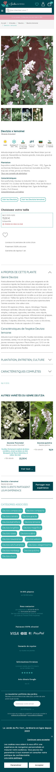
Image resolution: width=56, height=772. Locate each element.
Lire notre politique (13, 758)
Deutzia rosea (9, 533)
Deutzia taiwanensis (11, 539)
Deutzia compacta (35, 510)
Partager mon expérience (43, 486)
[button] (36, 4)
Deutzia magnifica (32, 527)
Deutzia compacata (12, 510)
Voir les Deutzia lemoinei (33, 199)
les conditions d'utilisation (35, 715)
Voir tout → (27, 469)
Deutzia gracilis (30, 516)
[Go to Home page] (12, 4)
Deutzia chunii (9, 556)
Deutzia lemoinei (32, 23)
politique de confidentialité (18, 715)
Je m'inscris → (27, 709)
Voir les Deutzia (9, 199)
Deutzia (21, 23)
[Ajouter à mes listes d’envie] (5, 235)
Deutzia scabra (27, 533)
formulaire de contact (28, 611)
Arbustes (12, 23)
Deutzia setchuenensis (13, 545)
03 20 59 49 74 (33, 610)
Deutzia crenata (10, 516)
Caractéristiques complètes (12, 192)
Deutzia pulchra (31, 550)
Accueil (3, 23)
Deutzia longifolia (10, 527)
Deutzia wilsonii (33, 539)
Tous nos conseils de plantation (14, 173)
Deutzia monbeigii (10, 550)
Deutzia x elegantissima (40, 545)
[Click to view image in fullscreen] (27, 70)
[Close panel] (52, 736)
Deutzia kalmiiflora (11, 522)
